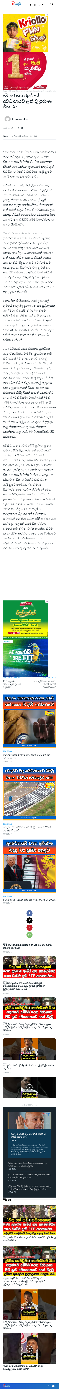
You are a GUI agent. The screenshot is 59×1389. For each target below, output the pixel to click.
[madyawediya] (8, 119)
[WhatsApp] (29, 935)
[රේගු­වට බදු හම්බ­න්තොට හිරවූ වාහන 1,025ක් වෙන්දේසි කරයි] (29, 793)
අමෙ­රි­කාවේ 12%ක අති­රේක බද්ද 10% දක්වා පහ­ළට (29, 899)
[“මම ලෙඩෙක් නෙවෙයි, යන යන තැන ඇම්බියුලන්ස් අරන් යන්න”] (29, 1348)
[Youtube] (43, 5)
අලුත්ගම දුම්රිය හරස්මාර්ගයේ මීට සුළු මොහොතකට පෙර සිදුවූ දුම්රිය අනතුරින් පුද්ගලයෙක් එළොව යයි (24, 986)
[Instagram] (35, 5)
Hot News (7, 751)
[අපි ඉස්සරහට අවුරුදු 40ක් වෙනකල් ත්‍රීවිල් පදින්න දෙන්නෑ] (29, 1087)
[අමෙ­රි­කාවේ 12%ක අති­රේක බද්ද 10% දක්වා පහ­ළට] (29, 866)
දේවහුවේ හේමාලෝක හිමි (24, 136)
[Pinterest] (29, 928)
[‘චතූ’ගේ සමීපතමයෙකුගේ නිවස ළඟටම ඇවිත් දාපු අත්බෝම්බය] (29, 967)
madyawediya (21, 119)
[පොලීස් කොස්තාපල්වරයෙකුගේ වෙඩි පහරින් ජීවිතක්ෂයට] (29, 721)
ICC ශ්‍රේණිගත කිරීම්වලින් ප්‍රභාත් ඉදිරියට (12, 684)
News (11, 91)
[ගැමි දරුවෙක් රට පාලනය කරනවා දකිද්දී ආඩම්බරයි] (29, 1120)
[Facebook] (30, 5)
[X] (39, 5)
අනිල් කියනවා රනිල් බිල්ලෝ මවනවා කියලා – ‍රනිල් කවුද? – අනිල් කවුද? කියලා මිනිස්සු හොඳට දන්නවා (28, 1027)
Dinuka (14, 1140)
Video (7, 1200)
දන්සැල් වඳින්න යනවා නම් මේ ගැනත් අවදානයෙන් (44, 684)
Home (5, 91)
